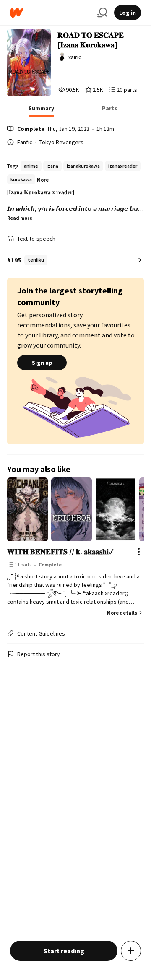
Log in (127, 12)
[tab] (41, 111)
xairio (75, 57)
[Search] (102, 13)
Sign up (42, 362)
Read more (19, 218)
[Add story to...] (131, 951)
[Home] (50, 13)
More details (122, 613)
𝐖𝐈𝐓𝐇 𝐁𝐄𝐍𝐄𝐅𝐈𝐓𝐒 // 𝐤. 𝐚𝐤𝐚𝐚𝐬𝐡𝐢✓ (60, 551)
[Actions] (139, 551)
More (43, 179)
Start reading (64, 951)
